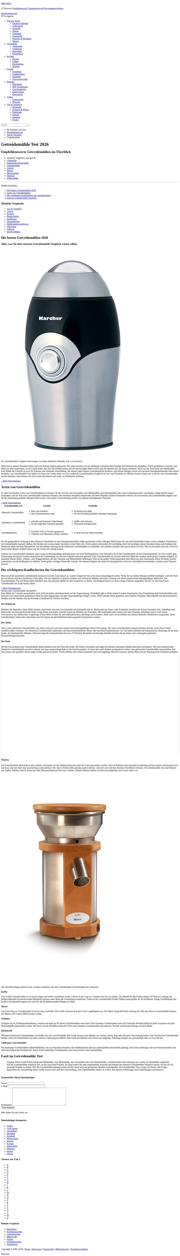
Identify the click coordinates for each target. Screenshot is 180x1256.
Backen (15, 59)
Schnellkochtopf (14, 1242)
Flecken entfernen (20, 23)
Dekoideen (17, 84)
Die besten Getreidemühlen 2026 (21, 190)
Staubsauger (12, 1244)
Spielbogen (12, 219)
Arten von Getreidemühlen (19, 193)
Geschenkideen (19, 89)
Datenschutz (48, 1249)
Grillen (15, 61)
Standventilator (13, 231)
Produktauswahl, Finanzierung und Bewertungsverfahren (38, 8)
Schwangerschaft (20, 79)
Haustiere (16, 77)
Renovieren (17, 94)
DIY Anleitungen (20, 87)
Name (3, 1083)
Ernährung (17, 49)
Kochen (10, 56)
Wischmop (11, 226)
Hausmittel (17, 51)
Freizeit (15, 115)
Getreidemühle (13, 165)
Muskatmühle (13, 173)
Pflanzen (16, 102)
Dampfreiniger (13, 221)
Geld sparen (17, 26)
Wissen (15, 41)
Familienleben (18, 74)
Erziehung (17, 71)
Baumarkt (16, 107)
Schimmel (16, 33)
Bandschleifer (13, 216)
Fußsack (10, 229)
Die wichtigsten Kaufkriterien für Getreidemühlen (29, 195)
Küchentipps (18, 64)
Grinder (10, 168)
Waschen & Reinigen (21, 38)
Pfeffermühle (12, 178)
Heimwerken (18, 92)
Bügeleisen (12, 1229)
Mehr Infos (6, 3)
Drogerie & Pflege (20, 109)
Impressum (36, 1249)
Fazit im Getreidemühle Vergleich (22, 198)
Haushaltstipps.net (15, 132)
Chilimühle (12, 160)
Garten (10, 97)
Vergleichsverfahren (79, 1249)
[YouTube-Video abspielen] (90, 705)
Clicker (10, 211)
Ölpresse (10, 176)
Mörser (10, 170)
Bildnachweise (62, 1249)
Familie (10, 69)
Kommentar (6, 1105)
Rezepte (16, 66)
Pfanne (10, 1239)
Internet (10, 1141)
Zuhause (10, 82)
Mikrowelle (12, 1236)
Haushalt (16, 28)
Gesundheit (12, 44)
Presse (27, 1249)
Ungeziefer (17, 36)
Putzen (15, 31)
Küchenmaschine (14, 1231)
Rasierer (10, 214)
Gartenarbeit (17, 99)
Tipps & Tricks (13, 21)
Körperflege (17, 54)
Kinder (15, 120)
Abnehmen (17, 46)
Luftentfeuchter (13, 1234)
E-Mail (4, 1086)
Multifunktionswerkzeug (18, 224)
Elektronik (17, 112)
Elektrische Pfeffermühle (18, 163)
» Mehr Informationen (11, 481)
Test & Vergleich (14, 104)
